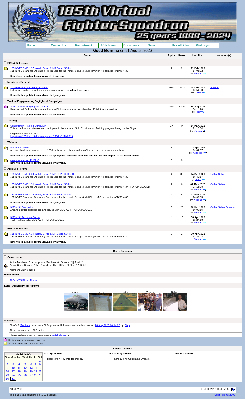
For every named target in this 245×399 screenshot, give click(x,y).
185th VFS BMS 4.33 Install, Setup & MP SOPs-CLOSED (42, 174)
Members (25, 325)
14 (35, 367)
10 (13, 367)
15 (40, 367)
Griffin (198, 92)
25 (19, 375)
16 (7, 371)
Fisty (198, 111)
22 (40, 371)
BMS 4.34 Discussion (22, 207)
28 (35, 375)
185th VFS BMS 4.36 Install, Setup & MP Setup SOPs (40, 233)
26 (25, 375)
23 (7, 375)
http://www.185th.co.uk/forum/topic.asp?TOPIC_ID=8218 (41, 136)
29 (40, 375)
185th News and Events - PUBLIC (29, 87)
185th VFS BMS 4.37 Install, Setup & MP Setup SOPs (40, 68)
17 (13, 371)
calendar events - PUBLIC (24, 160)
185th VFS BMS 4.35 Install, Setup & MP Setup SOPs (40, 194)
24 (13, 375)
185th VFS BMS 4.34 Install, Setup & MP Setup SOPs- (40, 184)
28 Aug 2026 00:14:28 (107, 325)
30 (7, 378)
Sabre (221, 174)
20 (31, 371)
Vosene (198, 73)
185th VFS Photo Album (23, 280)
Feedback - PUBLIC (21, 147)
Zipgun (198, 131)
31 (13, 378)
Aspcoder (198, 152)
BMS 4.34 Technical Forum (25, 217)
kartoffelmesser (60, 335)
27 (31, 375)
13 (31, 367)
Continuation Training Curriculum (28, 125)
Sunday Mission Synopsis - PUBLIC (30, 106)
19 (25, 371)
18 (19, 371)
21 (35, 371)
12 (25, 367)
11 (19, 367)
